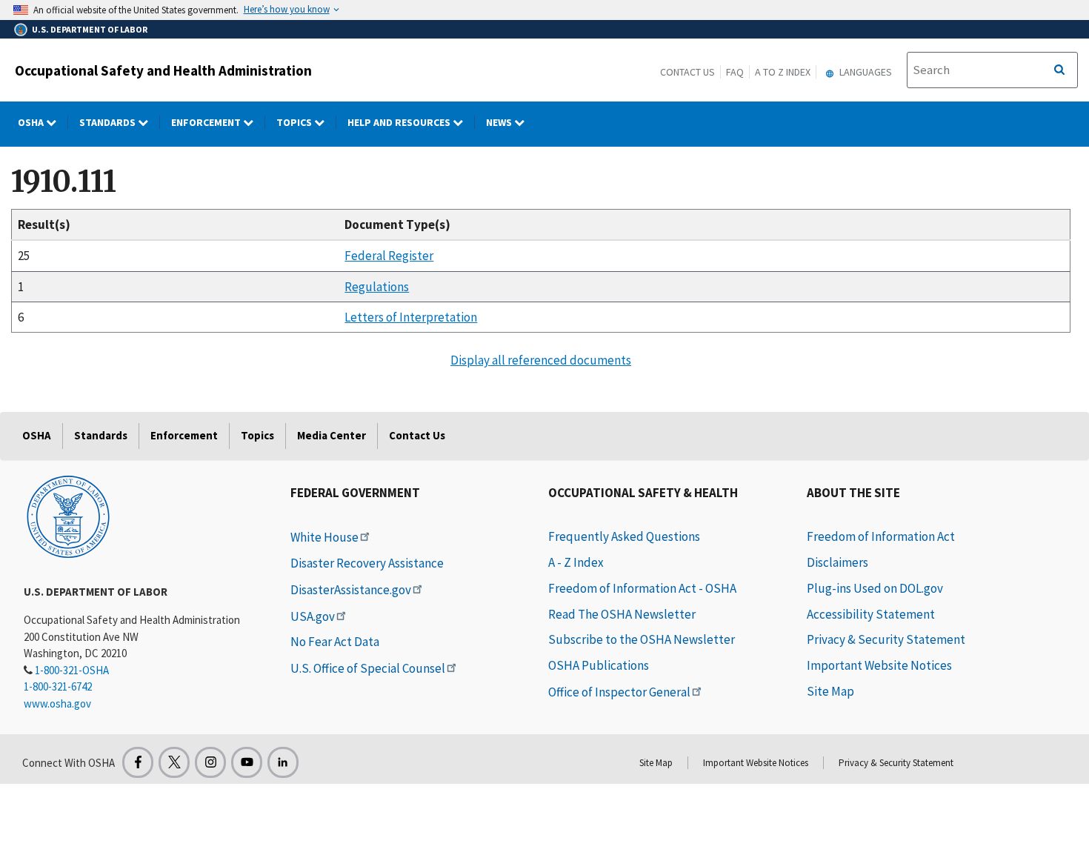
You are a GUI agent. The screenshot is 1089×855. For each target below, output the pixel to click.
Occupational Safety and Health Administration (163, 70)
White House (324, 537)
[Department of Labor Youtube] (246, 762)
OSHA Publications (598, 665)
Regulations (376, 287)
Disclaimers (837, 562)
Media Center (331, 435)
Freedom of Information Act (881, 536)
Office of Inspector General (619, 692)
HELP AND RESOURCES (400, 122)
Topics (295, 122)
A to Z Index (782, 72)
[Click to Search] (1059, 70)
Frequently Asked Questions (624, 536)
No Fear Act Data (334, 641)
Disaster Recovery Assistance (367, 563)
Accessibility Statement (871, 614)
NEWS (500, 122)
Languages (864, 72)
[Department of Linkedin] (283, 762)
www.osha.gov (57, 703)
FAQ (735, 72)
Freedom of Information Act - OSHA (642, 588)
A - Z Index (576, 562)
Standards (108, 122)
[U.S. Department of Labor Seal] (68, 515)
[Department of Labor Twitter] (174, 762)
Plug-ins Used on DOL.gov (875, 588)
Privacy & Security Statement (886, 639)
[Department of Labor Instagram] (210, 762)
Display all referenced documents (540, 360)
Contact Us (687, 72)
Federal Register (388, 255)
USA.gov (312, 616)
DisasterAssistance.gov (350, 590)
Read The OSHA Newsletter (622, 614)
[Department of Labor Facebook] (137, 762)
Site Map (830, 691)
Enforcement (207, 122)
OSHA (32, 122)
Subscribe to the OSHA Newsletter (641, 639)
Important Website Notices (879, 665)
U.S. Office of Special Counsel (367, 668)
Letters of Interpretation (410, 317)
